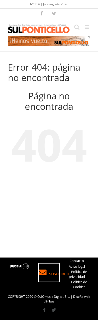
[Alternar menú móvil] (87, 27)
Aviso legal (77, 266)
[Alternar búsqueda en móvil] (76, 27)
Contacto (77, 260)
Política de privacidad (78, 274)
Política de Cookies (79, 284)
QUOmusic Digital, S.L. (53, 296)
